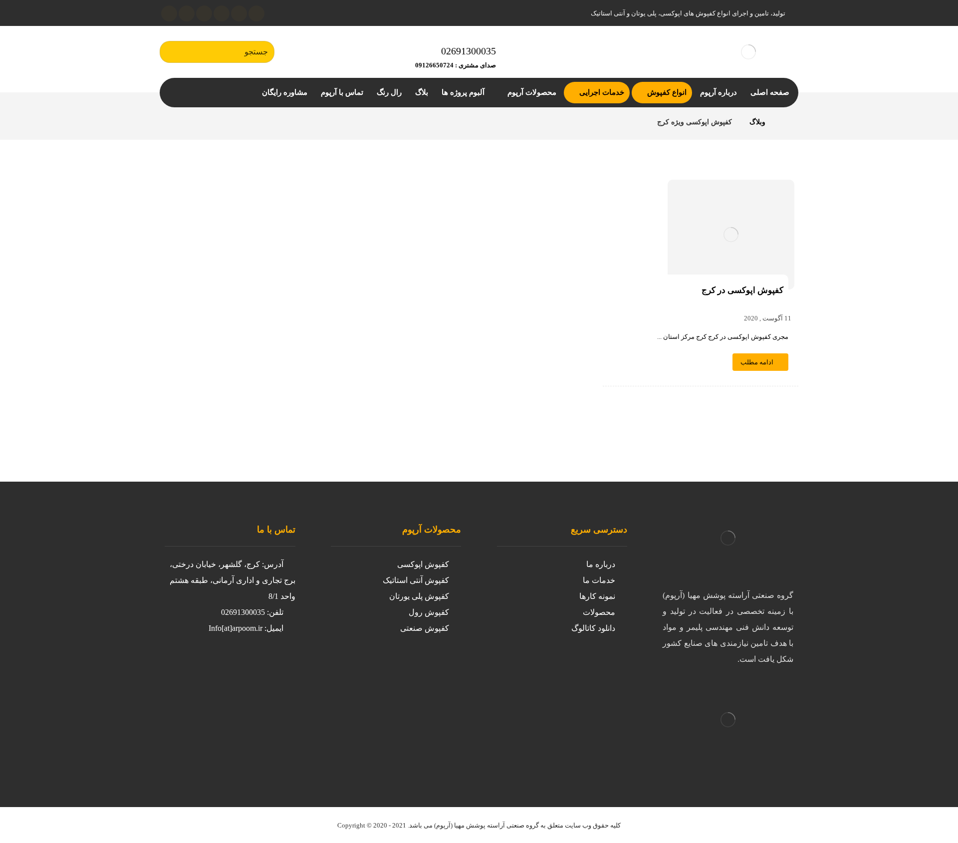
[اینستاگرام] (239, 13)
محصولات (599, 612)
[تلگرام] (187, 13)
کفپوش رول (429, 612)
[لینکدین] (222, 13)
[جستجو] (172, 51)
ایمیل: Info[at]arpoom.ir (246, 628)
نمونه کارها (597, 596)
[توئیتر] (256, 13)
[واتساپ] (169, 13)
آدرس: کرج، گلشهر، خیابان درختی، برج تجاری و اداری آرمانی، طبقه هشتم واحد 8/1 (232, 580)
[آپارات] (204, 13)
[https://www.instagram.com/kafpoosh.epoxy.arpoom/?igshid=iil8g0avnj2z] (274, 666)
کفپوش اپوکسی (423, 564)
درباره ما (600, 564)
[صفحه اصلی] (785, 122)
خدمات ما (599, 580)
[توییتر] (254, 666)
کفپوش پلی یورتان (419, 596)
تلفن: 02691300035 (252, 612)
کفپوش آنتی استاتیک (416, 580)
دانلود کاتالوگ (593, 628)
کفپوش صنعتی (424, 628)
